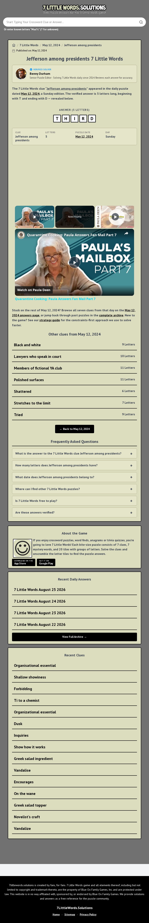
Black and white (74, 344)
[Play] (115, 217)
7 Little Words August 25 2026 (39, 589)
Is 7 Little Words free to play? (36, 501)
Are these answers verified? (35, 512)
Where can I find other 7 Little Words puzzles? (47, 489)
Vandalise (22, 770)
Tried (74, 414)
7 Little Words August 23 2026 (39, 612)
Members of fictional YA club (74, 368)
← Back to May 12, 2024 (75, 429)
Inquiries (21, 735)
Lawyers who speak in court (74, 356)
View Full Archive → (74, 636)
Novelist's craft (27, 816)
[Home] (14, 45)
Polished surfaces (74, 379)
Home (56, 914)
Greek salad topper (30, 805)
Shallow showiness (30, 677)
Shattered (74, 391)
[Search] (141, 22)
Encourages (24, 781)
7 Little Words (29, 45)
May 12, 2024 (51, 45)
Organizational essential (35, 712)
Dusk (18, 723)
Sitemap (69, 914)
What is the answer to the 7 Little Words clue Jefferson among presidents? (68, 453)
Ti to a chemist (26, 700)
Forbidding (23, 688)
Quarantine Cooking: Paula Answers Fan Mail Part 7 (71, 234)
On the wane (25, 793)
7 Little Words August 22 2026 (39, 624)
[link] (21, 235)
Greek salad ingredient (33, 758)
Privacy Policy (88, 914)
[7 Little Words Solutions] (74, 9)
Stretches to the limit (74, 403)
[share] (126, 233)
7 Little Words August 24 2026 (39, 601)
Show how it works (29, 747)
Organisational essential (35, 665)
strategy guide (49, 320)
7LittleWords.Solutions (75, 908)
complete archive (111, 315)
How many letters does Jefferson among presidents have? (56, 465)
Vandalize (22, 828)
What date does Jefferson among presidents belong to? (54, 477)
